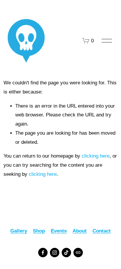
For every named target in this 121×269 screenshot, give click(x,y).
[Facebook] (43, 252)
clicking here (96, 156)
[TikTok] (66, 252)
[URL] (78, 252)
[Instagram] (54, 252)
